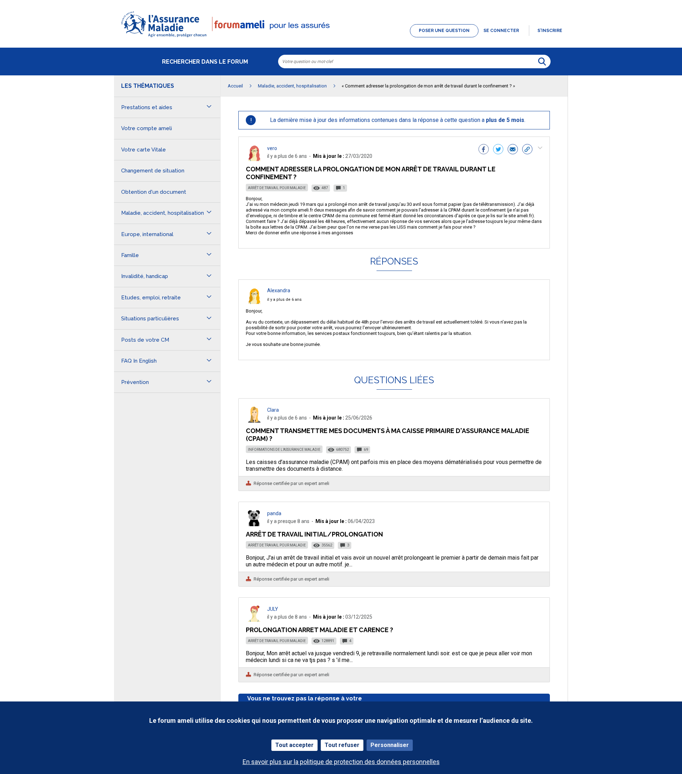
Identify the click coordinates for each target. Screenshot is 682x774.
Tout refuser (342, 745)
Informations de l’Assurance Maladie (284, 450)
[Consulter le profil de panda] (254, 524)
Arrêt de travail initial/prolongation (314, 534)
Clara (273, 410)
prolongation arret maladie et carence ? (319, 630)
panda (274, 513)
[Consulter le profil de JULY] (254, 619)
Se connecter (501, 30)
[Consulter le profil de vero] (254, 159)
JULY (272, 609)
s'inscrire (549, 30)
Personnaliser (389, 745)
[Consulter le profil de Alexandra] (254, 302)
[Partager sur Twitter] (498, 150)
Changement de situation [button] (152, 170)
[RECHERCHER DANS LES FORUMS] (542, 61)
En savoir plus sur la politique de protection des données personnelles (341, 761)
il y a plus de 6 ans (284, 299)
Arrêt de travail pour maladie (277, 188)
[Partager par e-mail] (513, 150)
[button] (341, 37)
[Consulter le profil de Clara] (254, 420)
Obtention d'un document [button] (153, 192)
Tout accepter (294, 745)
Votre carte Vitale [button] (143, 149)
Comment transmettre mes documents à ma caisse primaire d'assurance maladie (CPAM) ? (387, 434)
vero (272, 148)
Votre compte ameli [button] (146, 128)
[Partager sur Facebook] (483, 150)
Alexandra (278, 290)
